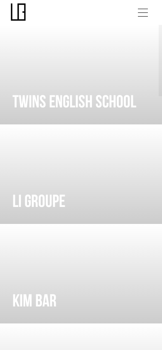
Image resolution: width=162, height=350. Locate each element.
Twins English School (74, 103)
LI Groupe (38, 202)
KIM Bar (34, 302)
